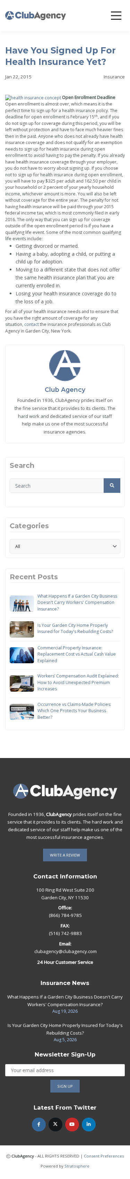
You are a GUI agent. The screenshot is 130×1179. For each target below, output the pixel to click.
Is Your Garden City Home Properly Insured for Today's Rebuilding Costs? (75, 628)
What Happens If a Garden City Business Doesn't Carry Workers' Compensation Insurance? (77, 602)
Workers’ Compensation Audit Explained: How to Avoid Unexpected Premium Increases (78, 682)
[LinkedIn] (89, 1124)
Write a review (65, 855)
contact (31, 324)
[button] (112, 485)
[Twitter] (55, 1124)
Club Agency (65, 389)
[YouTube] (72, 1124)
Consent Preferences (104, 1156)
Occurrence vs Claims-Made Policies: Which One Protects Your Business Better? (74, 710)
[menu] (116, 15)
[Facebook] (39, 1124)
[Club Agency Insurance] (35, 15)
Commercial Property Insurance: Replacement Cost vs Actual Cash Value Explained (76, 654)
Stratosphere (76, 1166)
